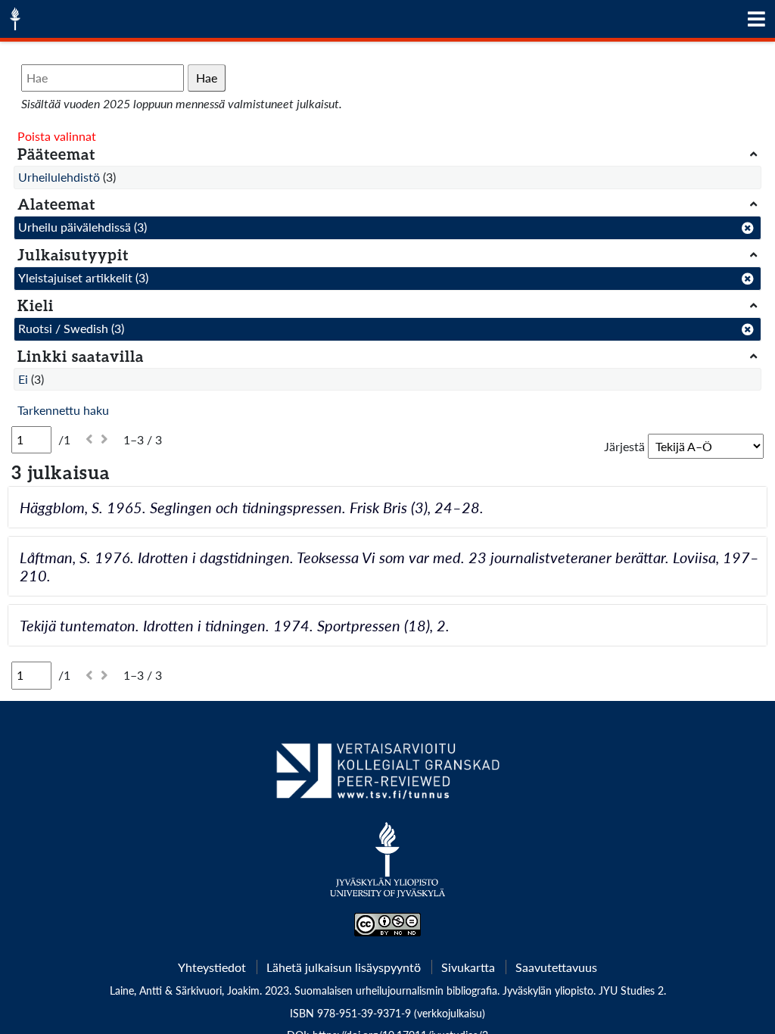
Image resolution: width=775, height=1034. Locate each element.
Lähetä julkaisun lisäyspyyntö (343, 967)
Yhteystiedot (212, 967)
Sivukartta (468, 967)
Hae (206, 77)
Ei (23, 379)
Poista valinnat (56, 136)
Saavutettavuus (556, 967)
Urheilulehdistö (59, 177)
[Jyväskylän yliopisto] (388, 867)
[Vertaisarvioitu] (387, 776)
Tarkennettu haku (63, 410)
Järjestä (624, 446)
